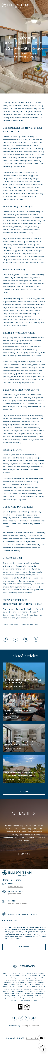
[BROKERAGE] (27, 1018)
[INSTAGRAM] (21, 1018)
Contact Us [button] (24, 854)
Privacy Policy (15, 938)
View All (24, 791)
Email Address (9, 920)
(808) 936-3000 (14, 894)
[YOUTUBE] (33, 1018)
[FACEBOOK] (14, 1018)
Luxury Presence (30, 1025)
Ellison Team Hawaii (24, 615)
